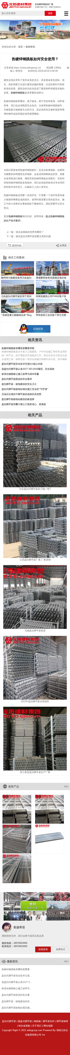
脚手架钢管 (62, 1021)
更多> (66, 786)
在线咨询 (43, 949)
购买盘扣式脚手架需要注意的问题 (33, 236)
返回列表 (16, 245)
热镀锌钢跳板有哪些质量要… (17, 969)
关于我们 (36, 1025)
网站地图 (48, 1025)
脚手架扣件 (49, 1021)
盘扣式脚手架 (9, 1021)
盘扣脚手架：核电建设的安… (17, 1001)
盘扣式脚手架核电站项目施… (17, 1008)
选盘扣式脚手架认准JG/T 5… (17, 982)
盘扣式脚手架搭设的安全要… (17, 995)
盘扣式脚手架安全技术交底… (17, 975)
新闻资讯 (30, 46)
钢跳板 (37, 1021)
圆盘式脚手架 (25, 1021)
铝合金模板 (24, 1025)
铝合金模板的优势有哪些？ (30, 232)
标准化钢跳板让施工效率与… (17, 988)
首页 (20, 46)
